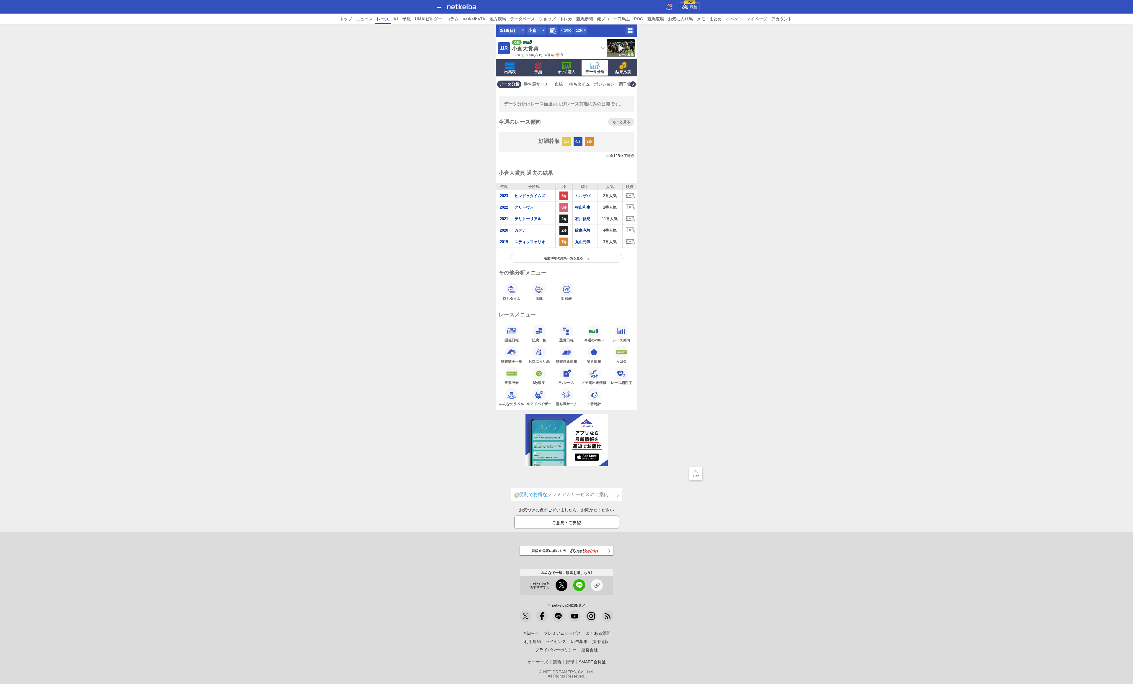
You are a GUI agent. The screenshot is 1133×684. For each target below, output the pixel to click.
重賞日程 (566, 340)
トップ (346, 19)
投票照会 (512, 382)
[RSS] (607, 616)
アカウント (781, 19)
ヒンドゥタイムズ (530, 196)
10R (567, 30)
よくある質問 (598, 633)
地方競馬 (497, 19)
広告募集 (579, 641)
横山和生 (582, 207)
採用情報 (600, 641)
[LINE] (558, 616)
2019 (504, 242)
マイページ (756, 19)
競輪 (692, 6)
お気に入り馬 (680, 19)
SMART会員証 (592, 662)
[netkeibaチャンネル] (575, 616)
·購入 (566, 72)
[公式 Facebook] (542, 616)
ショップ (547, 19)
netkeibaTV (474, 19)
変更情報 (594, 361)
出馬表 (510, 72)
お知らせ (531, 633)
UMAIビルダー (428, 19)
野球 (570, 662)
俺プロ (603, 19)
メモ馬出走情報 (594, 382)
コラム (452, 19)
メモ (701, 19)
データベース (522, 19)
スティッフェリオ (530, 242)
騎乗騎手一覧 (511, 361)
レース (383, 19)
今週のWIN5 (594, 340)
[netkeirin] (566, 551)
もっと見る (621, 122)
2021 (504, 219)
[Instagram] (591, 616)
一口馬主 (621, 19)
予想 (406, 19)
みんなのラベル (511, 404)
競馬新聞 (584, 19)
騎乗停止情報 (566, 361)
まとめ (715, 19)
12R (579, 30)
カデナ (520, 230)
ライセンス (556, 641)
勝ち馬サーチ (536, 84)
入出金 (621, 361)
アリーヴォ (524, 207)
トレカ (566, 19)
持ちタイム (579, 84)
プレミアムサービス (562, 633)
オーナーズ (538, 662)
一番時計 (594, 404)
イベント (734, 19)
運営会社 (589, 649)
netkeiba (461, 7)
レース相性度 (621, 382)
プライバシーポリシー (556, 649)
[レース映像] (630, 196)
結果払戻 (623, 72)
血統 (559, 84)
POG (638, 19)
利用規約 (532, 641)
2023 (504, 196)
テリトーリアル (528, 219)
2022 (504, 207)
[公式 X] (525, 616)
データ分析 (595, 71)
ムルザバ (582, 196)
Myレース (566, 382)
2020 (504, 230)
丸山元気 (582, 242)
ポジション (604, 84)
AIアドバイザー (539, 404)
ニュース (364, 19)
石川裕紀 (582, 219)
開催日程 (512, 340)
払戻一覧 (539, 340)
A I (395, 19)
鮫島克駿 (582, 230)
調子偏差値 (629, 84)
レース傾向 (621, 340)
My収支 (539, 382)
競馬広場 (655, 19)
